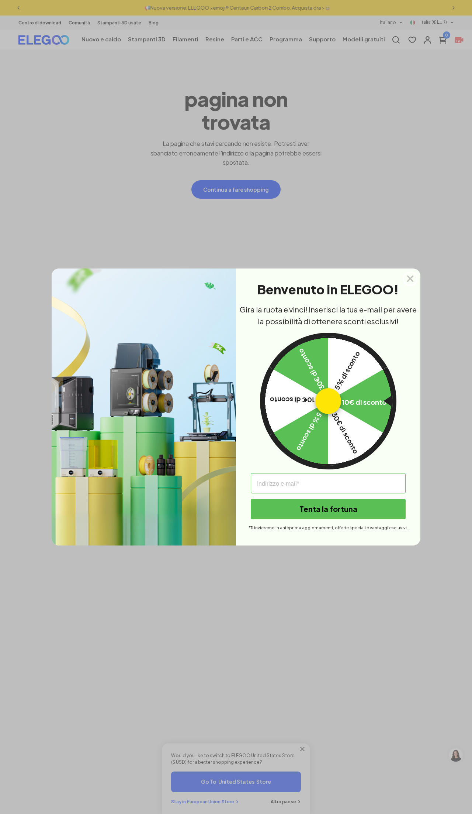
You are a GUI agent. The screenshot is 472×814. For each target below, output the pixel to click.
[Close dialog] (410, 278)
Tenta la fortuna (328, 508)
